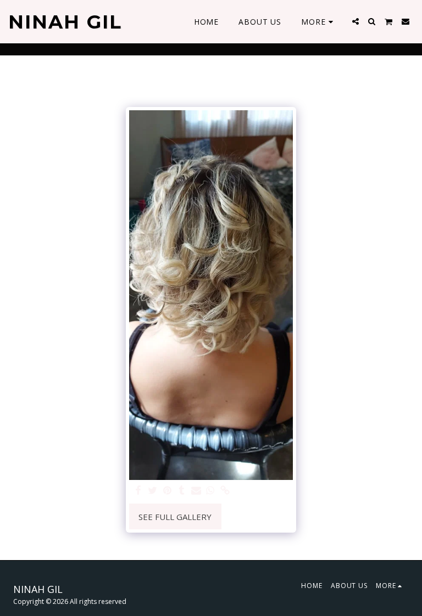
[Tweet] (153, 490)
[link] (225, 490)
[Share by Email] (196, 490)
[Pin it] (167, 490)
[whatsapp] (211, 490)
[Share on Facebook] (138, 490)
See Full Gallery (175, 516)
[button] (355, 21)
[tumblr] (181, 490)
